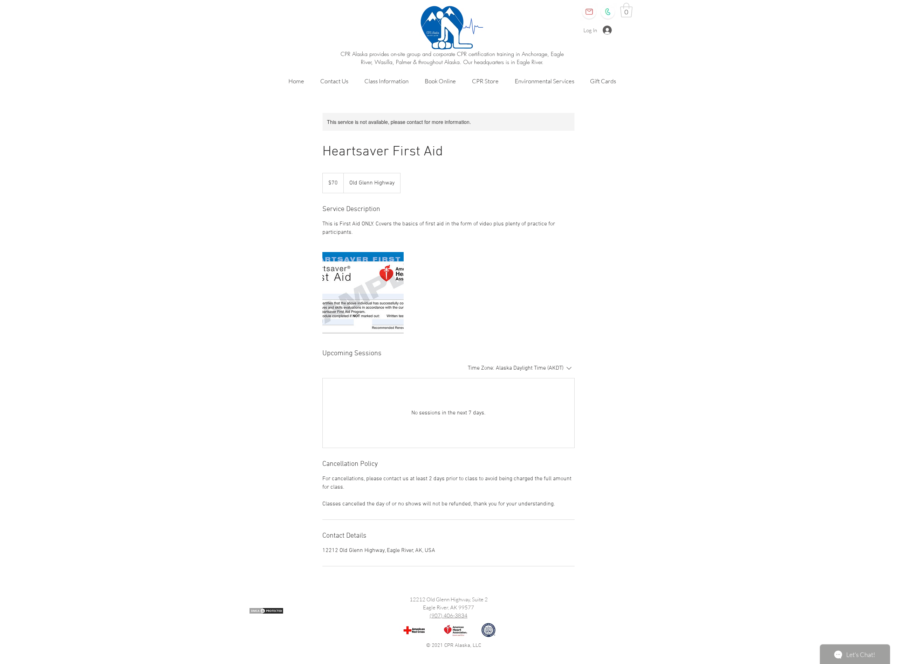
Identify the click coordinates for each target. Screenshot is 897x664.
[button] (626, 10)
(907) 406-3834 (448, 615)
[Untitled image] (363, 292)
